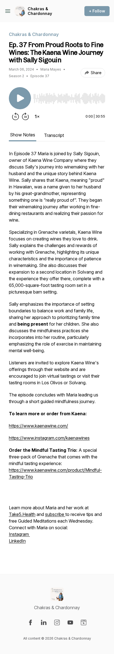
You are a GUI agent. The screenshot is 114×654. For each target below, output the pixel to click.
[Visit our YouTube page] (70, 622)
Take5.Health (22, 514)
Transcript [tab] (54, 135)
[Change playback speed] (37, 116)
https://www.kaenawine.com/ (38, 426)
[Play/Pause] (20, 98)
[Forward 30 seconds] (25, 116)
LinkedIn (17, 541)
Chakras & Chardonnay (40, 11)
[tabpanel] (57, 353)
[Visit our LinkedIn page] (43, 622)
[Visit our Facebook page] (30, 622)
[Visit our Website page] (83, 622)
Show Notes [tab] (22, 134)
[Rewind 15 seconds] (15, 116)
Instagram (19, 534)
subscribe (55, 514)
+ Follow (97, 11)
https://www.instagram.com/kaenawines (49, 438)
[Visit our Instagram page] (57, 622)
